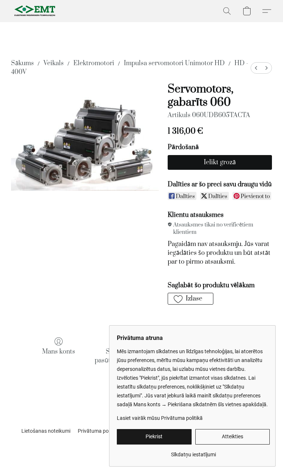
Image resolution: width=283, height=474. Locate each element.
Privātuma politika (98, 431)
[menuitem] (256, 68)
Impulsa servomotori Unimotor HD (174, 63)
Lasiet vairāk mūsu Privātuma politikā (160, 418)
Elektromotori (93, 63)
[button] (35, 11)
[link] (193, 452)
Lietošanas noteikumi (45, 431)
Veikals (53, 63)
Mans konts (58, 352)
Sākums (22, 63)
